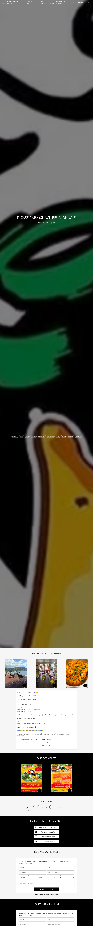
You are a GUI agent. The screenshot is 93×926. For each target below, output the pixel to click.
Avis (89, 2)
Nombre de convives (24, 875)
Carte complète (42, 2)
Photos (74, 2)
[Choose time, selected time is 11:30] (72, 877)
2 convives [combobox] (22, 877)
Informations (82, 2)
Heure (59, 875)
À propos (52, 2)
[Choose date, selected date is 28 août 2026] (53, 877)
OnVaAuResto (56, 894)
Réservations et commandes (60, 2)
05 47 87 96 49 (30, 863)
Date (40, 875)
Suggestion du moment (31, 2)
